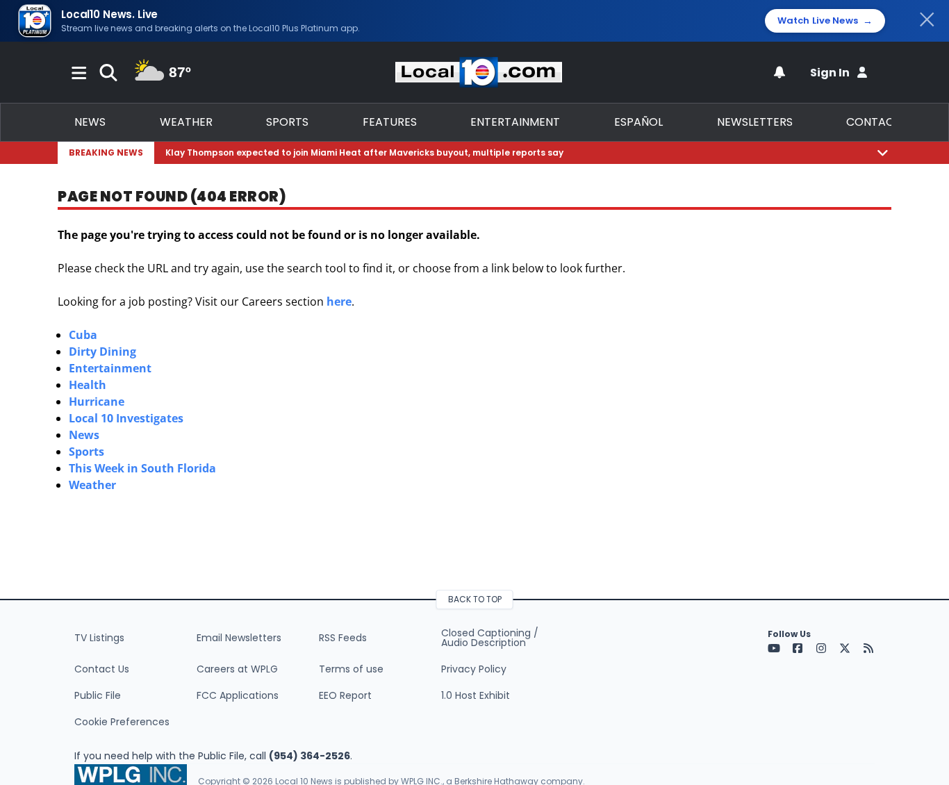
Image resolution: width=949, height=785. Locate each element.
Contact (873, 122)
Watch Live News (825, 21)
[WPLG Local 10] (478, 72)
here (339, 301)
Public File (97, 695)
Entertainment (515, 122)
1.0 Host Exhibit (475, 695)
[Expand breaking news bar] (882, 152)
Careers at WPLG (237, 669)
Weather (186, 122)
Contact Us (101, 669)
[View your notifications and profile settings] (779, 72)
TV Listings (99, 638)
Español (638, 122)
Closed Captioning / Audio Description (489, 637)
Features (390, 122)
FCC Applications (238, 695)
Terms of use (351, 669)
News (90, 122)
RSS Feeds (343, 638)
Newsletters (755, 122)
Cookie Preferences (122, 722)
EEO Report (345, 695)
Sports (287, 122)
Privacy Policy (473, 669)
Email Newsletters (239, 638)
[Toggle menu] (79, 72)
